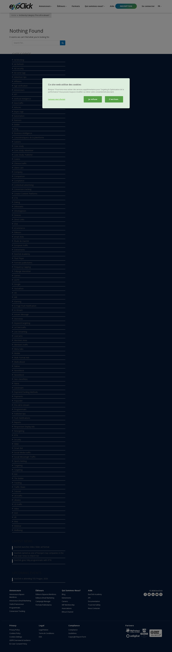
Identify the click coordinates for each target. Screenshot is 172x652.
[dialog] (86, 93)
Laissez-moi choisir (56, 99)
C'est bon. (114, 99)
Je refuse (92, 99)
